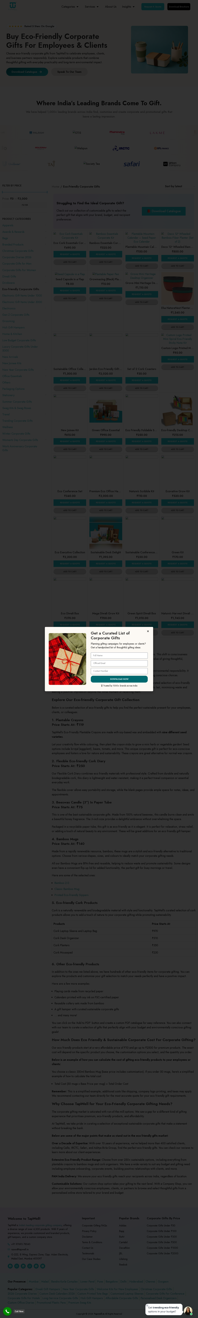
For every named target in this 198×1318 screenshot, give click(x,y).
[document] (99, 659)
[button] (148, 631)
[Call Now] (7, 1311)
